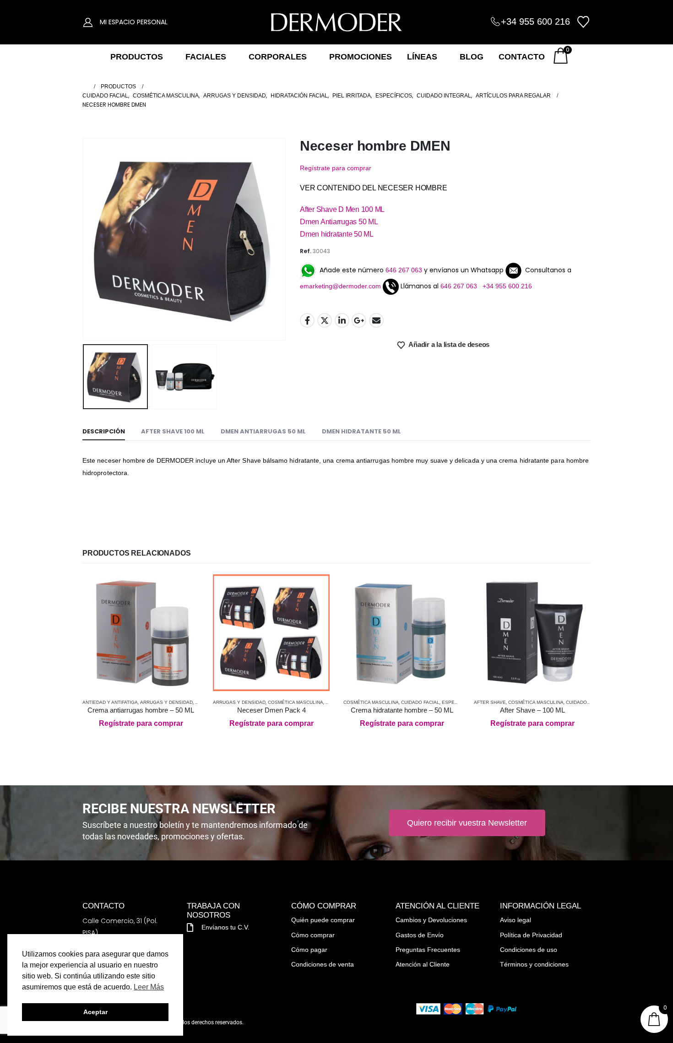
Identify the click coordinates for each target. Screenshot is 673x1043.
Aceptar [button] (95, 1012)
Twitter (324, 320)
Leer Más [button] (149, 987)
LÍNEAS (422, 56)
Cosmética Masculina (295, 702)
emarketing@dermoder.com (340, 286)
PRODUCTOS (136, 56)
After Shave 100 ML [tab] (173, 431)
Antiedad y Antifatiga (110, 702)
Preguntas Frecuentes (428, 949)
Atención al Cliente (423, 964)
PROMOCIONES (360, 56)
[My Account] (87, 22)
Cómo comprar (313, 935)
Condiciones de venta (322, 964)
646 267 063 (403, 270)
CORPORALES (278, 56)
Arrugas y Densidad (166, 702)
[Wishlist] (583, 22)
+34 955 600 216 (535, 21)
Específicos (457, 702)
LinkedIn (342, 320)
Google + (359, 320)
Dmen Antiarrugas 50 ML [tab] (263, 431)
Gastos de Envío (420, 935)
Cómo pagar (309, 949)
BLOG (471, 56)
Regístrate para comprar (335, 168)
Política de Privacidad (531, 935)
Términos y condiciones (534, 964)
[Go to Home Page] (85, 86)
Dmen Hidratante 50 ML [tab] (361, 431)
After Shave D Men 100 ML (342, 209)
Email (376, 320)
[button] (85, 239)
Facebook (307, 320)
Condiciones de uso (528, 949)
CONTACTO (522, 56)
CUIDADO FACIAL (420, 702)
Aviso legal (515, 920)
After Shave (490, 702)
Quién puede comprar (323, 920)
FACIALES (205, 56)
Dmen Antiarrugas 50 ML (339, 222)
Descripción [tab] (103, 431)
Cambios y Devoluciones (431, 920)
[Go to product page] (140, 632)
